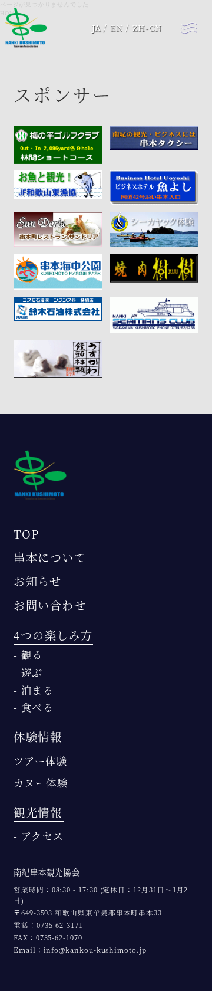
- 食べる (34, 707)
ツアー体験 (40, 760)
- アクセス (39, 835)
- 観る (28, 654)
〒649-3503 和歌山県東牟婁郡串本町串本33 (88, 912)
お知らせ (37, 581)
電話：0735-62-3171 (48, 925)
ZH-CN (147, 28)
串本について (50, 557)
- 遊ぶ (28, 672)
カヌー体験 (41, 782)
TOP (26, 534)
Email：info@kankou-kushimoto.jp (80, 949)
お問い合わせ (50, 605)
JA (96, 28)
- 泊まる (34, 689)
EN (117, 28)
